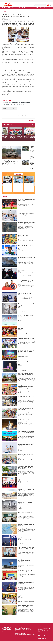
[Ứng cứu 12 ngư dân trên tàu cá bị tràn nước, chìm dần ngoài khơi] (18, 184)
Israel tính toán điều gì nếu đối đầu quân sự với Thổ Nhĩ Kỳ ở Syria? (25, 293)
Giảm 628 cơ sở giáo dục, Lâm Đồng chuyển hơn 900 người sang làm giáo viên (25, 374)
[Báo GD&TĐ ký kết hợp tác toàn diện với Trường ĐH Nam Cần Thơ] (15, 131)
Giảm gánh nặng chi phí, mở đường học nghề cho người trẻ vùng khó (26, 618)
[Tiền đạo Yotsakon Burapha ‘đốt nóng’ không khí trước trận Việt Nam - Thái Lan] (9, 250)
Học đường (28, 7)
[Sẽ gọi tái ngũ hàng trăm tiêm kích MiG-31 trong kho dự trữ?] (25, 148)
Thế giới (35, 7)
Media (42, 7)
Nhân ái (31, 7)
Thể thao (49, 7)
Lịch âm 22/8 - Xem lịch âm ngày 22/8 (25, 315)
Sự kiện (5, 11)
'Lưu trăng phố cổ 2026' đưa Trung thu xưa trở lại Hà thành (26, 629)
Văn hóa (45, 7)
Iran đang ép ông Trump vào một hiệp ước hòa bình (26, 583)
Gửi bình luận (32, 120)
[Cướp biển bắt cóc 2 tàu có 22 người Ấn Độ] (9, 262)
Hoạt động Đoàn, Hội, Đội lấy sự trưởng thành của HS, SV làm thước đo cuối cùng (26, 363)
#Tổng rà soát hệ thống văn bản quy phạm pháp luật (14, 11)
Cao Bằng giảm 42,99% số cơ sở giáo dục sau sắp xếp (25, 409)
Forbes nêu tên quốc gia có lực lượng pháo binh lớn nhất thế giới (32, 165)
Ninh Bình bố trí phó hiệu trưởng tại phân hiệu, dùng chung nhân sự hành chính (25, 456)
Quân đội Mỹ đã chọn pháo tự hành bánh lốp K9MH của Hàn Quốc (25, 560)
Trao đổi (23, 7)
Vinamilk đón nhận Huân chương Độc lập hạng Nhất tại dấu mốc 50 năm (25, 536)
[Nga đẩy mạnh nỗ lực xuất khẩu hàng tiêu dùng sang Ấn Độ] (9, 239)
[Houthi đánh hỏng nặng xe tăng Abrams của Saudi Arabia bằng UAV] (9, 227)
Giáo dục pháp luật (15, 7)
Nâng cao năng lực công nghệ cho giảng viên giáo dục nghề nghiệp (25, 513)
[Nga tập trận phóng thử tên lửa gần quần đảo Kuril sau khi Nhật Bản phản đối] (29, 184)
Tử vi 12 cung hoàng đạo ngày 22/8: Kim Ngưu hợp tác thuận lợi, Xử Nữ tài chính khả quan (26, 305)
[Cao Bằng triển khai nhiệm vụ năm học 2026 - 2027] (9, 331)
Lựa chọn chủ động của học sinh (7, 193)
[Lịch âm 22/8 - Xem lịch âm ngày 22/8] (9, 320)
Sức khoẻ (39, 7)
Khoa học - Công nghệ (22, 14)
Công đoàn (10, 14)
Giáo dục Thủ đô (49, 5)
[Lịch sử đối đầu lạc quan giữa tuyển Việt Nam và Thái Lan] (9, 204)
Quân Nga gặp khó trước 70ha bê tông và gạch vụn (26, 525)
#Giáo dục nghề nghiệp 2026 (26, 11)
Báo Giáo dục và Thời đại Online (8, 4)
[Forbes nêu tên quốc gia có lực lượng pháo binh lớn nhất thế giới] (25, 162)
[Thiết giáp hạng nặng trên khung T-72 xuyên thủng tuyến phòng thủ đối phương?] (11, 152)
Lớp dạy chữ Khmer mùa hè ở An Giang (26, 338)
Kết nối (20, 7)
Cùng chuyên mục (8, 124)
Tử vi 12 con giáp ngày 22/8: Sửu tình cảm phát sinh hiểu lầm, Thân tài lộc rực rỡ (26, 282)
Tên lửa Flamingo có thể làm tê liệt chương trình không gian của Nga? (25, 420)
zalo (11, 108)
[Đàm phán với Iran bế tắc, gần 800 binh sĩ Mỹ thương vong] (9, 273)
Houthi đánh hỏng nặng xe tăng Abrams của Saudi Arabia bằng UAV (26, 223)
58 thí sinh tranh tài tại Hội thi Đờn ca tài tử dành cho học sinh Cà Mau (26, 351)
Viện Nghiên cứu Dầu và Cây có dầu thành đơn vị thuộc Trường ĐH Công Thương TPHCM (25, 467)
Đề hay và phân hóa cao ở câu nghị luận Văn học (14, 104)
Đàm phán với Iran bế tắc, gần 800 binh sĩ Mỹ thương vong (26, 269)
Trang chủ (3, 8)
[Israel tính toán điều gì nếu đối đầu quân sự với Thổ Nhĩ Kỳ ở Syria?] (9, 297)
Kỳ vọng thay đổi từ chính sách (24, 210)
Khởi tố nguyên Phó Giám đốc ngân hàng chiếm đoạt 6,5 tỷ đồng (25, 606)
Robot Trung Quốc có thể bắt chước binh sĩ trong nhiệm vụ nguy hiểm (25, 502)
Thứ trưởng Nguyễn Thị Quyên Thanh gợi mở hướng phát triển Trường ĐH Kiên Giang (30, 137)
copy (16, 108)
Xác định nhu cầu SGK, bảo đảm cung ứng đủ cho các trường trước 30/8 (26, 444)
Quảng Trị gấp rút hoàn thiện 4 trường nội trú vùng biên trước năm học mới (26, 490)
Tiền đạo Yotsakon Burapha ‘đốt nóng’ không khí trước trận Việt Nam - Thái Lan (26, 247)
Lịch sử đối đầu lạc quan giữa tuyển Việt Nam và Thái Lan (26, 200)
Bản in (13, 108)
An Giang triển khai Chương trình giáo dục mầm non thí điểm (26, 571)
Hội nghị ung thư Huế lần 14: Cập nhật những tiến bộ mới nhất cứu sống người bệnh (26, 595)
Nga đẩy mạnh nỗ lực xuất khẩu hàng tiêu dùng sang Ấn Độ (25, 235)
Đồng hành (15, 14)
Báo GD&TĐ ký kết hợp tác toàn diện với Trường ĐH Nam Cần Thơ (15, 137)
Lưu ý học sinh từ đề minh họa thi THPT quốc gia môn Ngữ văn (17, 102)
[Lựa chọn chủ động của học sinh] (7, 184)
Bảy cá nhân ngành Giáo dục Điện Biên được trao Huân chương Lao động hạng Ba (26, 432)
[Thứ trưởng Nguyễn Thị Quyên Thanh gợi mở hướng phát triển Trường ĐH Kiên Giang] (30, 131)
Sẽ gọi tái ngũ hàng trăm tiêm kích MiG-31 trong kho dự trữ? (32, 150)
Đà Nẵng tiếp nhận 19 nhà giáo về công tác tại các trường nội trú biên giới (26, 386)
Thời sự (9, 7)
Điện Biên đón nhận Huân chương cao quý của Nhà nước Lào (26, 478)
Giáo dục (6, 7)
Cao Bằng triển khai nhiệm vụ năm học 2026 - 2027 (26, 328)
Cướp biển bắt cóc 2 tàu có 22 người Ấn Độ (26, 258)
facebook (8, 108)
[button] (32, 124)
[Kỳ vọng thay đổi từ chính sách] (9, 215)
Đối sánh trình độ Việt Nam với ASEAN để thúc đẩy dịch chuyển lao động (26, 397)
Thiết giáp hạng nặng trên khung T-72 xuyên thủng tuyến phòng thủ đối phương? (11, 161)
